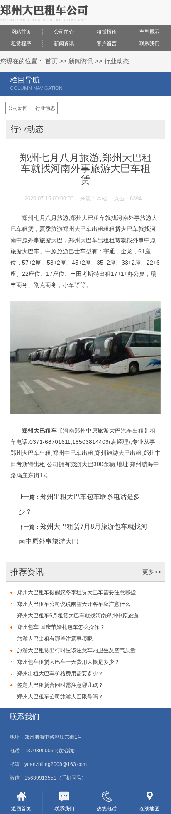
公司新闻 (18, 108)
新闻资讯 (64, 43)
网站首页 (21, 32)
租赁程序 (21, 43)
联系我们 (149, 43)
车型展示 (149, 32)
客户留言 (107, 43)
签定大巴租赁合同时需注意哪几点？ (60, 685)
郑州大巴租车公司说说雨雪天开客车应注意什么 (73, 604)
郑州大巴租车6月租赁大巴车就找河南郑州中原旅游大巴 (81, 615)
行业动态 (116, 61)
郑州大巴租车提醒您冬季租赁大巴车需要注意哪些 (76, 592)
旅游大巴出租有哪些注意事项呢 (55, 639)
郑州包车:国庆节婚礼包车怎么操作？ (61, 627)
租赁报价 (107, 32)
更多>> (151, 571)
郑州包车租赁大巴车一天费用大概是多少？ (68, 662)
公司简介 (64, 32)
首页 (51, 61)
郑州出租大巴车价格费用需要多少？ (60, 673)
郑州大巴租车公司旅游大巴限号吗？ (60, 697)
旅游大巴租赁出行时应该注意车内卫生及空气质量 (76, 650)
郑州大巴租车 (39, 430)
